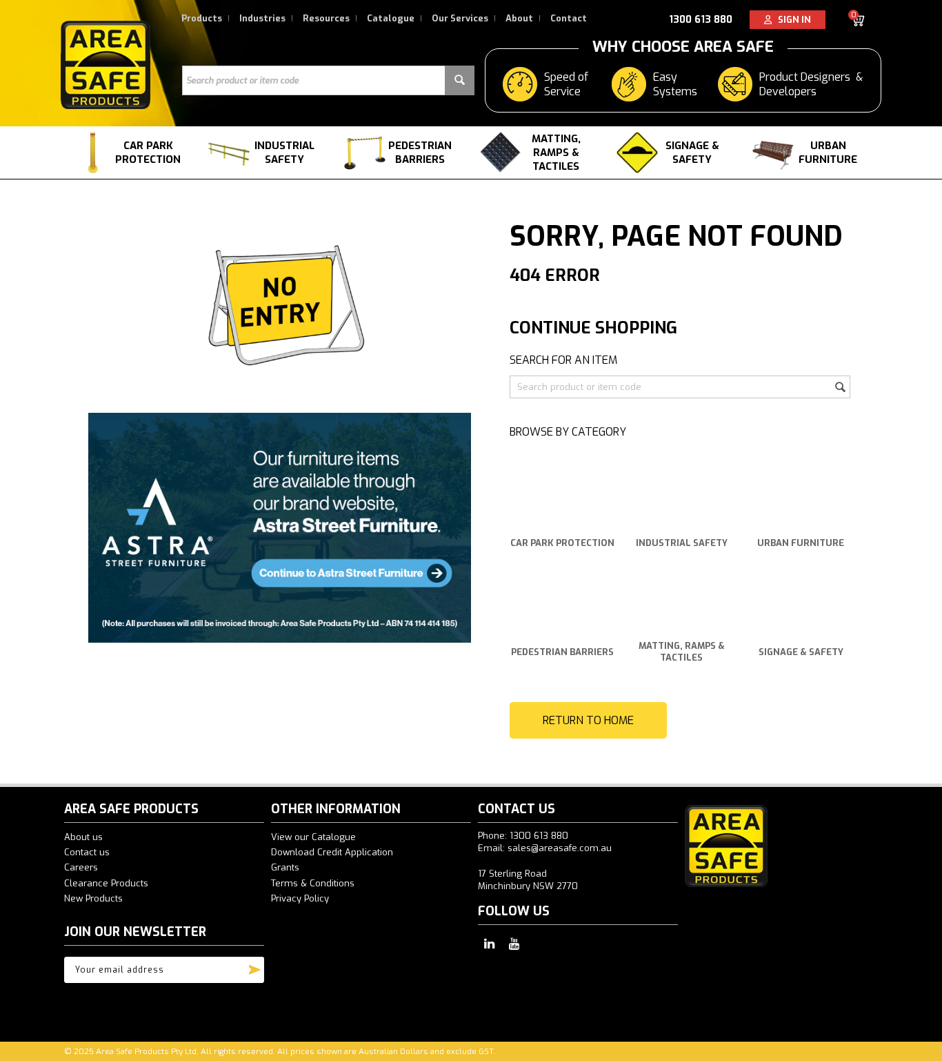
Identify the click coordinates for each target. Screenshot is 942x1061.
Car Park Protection (148, 152)
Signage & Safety (692, 152)
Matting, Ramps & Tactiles (556, 152)
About (519, 18)
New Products (93, 898)
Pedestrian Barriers (420, 152)
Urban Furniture (828, 152)
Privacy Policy (300, 898)
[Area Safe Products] (105, 64)
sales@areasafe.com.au (560, 848)
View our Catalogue (313, 837)
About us (83, 837)
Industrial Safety (284, 152)
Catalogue (390, 18)
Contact (568, 18)
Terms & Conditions (312, 883)
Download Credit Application (332, 852)
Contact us (87, 852)
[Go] (254, 966)
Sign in (791, 20)
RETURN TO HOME (588, 720)
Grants (285, 867)
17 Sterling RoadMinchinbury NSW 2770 (528, 880)
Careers (81, 867)
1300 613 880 (700, 19)
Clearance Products (106, 883)
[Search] (459, 80)
